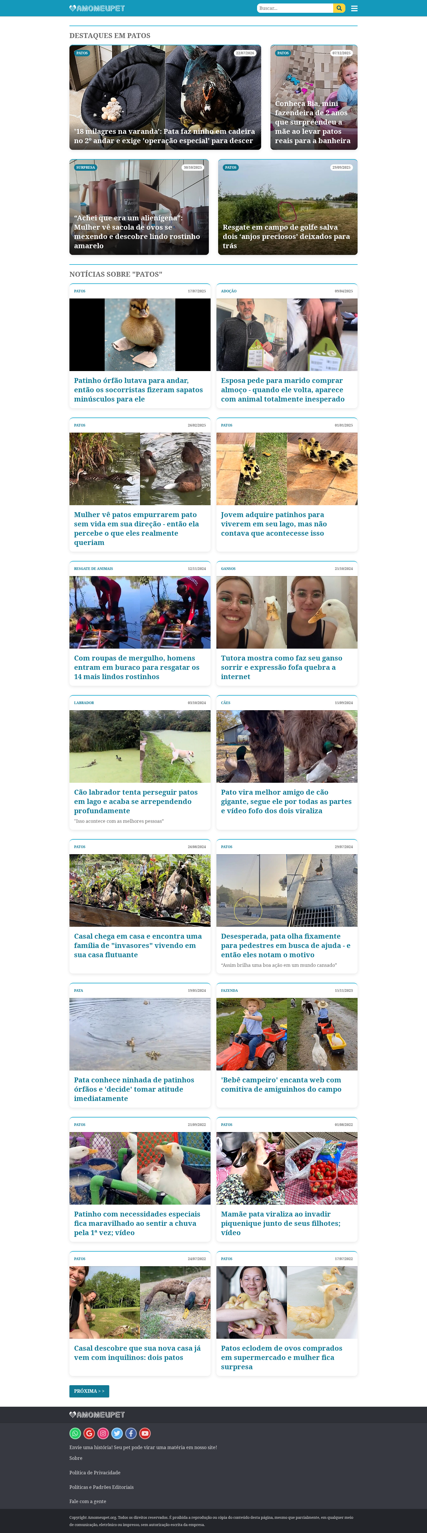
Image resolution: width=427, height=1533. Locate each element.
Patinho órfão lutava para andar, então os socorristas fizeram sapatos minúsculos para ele (138, 390)
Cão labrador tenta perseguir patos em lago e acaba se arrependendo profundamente (136, 801)
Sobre (75, 1458)
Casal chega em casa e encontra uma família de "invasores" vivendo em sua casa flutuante (138, 945)
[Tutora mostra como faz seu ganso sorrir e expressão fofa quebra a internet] (287, 612)
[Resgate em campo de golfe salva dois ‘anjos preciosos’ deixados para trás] (288, 207)
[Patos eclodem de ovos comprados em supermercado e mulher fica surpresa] (287, 1302)
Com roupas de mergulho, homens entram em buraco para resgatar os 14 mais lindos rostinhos (137, 667)
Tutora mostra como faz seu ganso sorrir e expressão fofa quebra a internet (281, 667)
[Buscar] (339, 8)
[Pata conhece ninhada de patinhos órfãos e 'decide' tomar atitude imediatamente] (140, 1034)
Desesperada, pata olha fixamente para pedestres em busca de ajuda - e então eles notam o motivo (286, 945)
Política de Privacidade (95, 1472)
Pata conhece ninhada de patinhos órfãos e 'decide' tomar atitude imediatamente (134, 1089)
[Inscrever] (145, 1433)
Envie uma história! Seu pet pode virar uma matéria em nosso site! (143, 1447)
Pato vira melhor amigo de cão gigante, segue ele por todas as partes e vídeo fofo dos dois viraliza (286, 801)
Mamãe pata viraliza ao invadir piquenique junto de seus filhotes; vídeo (280, 1223)
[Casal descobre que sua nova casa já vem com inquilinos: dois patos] (140, 1302)
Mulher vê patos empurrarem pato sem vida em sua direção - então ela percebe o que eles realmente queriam (136, 528)
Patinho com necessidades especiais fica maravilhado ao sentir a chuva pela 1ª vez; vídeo (137, 1223)
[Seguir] (103, 1433)
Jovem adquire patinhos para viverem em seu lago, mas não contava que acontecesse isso (274, 524)
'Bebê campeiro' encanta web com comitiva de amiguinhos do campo (281, 1084)
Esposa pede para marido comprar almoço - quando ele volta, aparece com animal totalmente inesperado (283, 390)
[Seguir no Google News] (89, 1433)
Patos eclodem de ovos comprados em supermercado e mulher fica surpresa (281, 1357)
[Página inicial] (141, 8)
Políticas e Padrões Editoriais (101, 1487)
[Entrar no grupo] (75, 1433)
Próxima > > (89, 1391)
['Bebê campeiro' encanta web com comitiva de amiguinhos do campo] (287, 1034)
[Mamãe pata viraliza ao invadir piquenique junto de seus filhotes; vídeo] (287, 1168)
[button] (354, 8)
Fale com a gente (87, 1501)
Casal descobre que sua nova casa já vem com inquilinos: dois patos (137, 1352)
